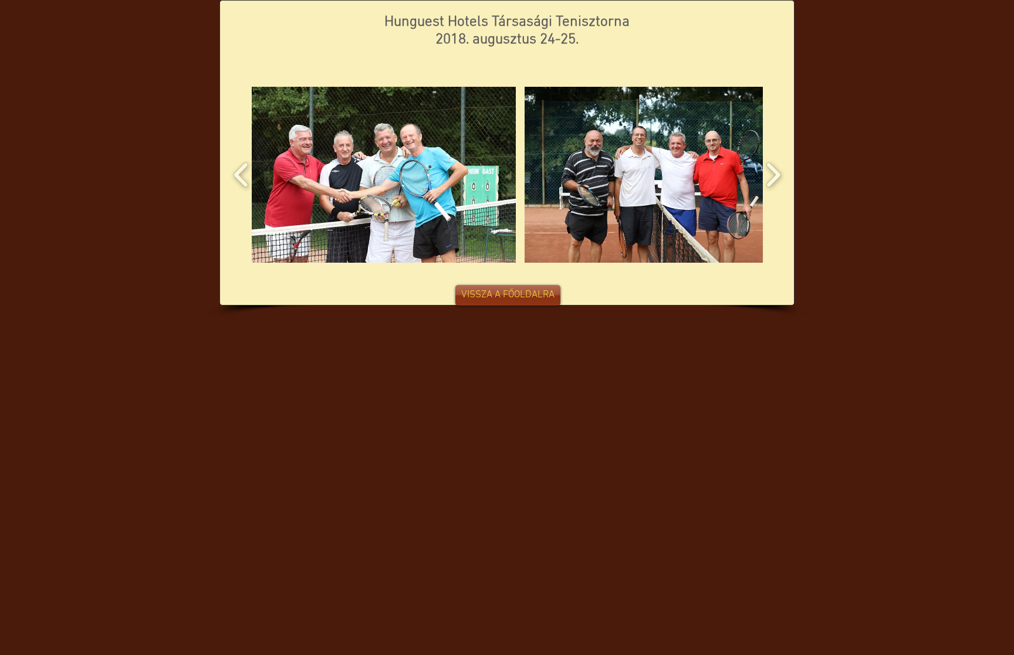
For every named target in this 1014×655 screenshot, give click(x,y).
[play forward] (773, 175)
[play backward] (241, 175)
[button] (384, 175)
